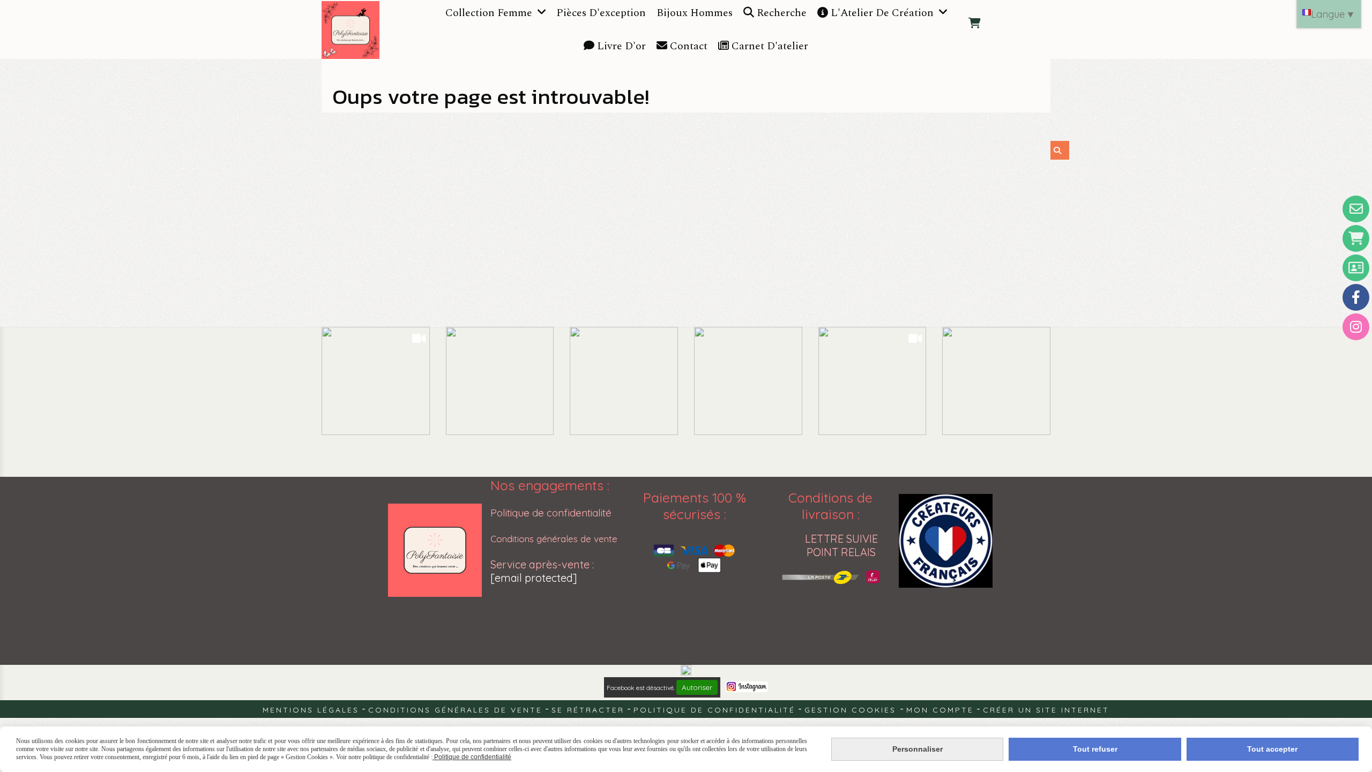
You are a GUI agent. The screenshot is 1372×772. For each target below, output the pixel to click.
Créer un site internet (1046, 710)
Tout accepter (1272, 749)
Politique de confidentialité (551, 512)
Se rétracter (587, 710)
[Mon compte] (1356, 267)
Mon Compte (940, 710)
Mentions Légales (311, 710)
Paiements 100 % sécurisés (694, 505)
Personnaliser (917, 749)
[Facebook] (1356, 297)
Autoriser (697, 687)
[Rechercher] (1059, 150)
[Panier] (1356, 238)
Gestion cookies (852, 710)
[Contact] (1356, 209)
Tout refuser (1095, 749)
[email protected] (533, 577)
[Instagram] (1356, 326)
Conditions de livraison (830, 505)
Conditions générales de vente (553, 538)
